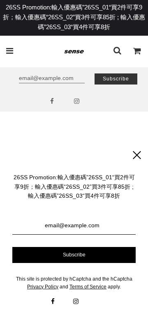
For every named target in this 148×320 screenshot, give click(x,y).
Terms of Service (87, 287)
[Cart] (137, 51)
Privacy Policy (42, 287)
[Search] (117, 51)
